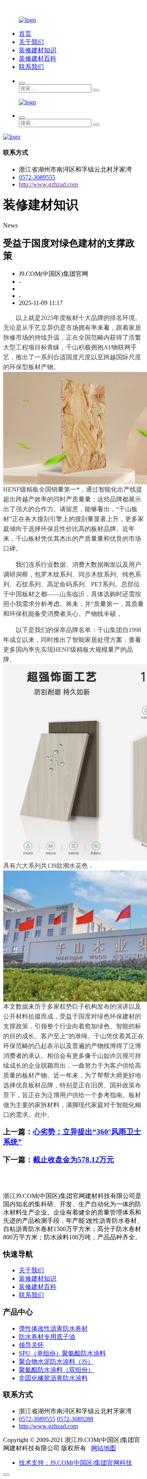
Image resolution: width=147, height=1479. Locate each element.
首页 (25, 33)
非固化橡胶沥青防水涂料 (53, 1378)
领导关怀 (31, 1345)
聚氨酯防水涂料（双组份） (56, 1369)
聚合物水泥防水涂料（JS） (56, 1361)
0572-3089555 (37, 177)
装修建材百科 (37, 58)
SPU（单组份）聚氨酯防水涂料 (62, 1353)
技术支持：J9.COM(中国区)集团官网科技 (75, 1462)
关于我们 (31, 42)
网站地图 (103, 1448)
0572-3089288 (75, 1419)
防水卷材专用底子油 (47, 1336)
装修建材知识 (37, 50)
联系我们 (31, 66)
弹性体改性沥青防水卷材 (53, 1328)
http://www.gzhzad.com (48, 184)
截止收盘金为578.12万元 (73, 1159)
